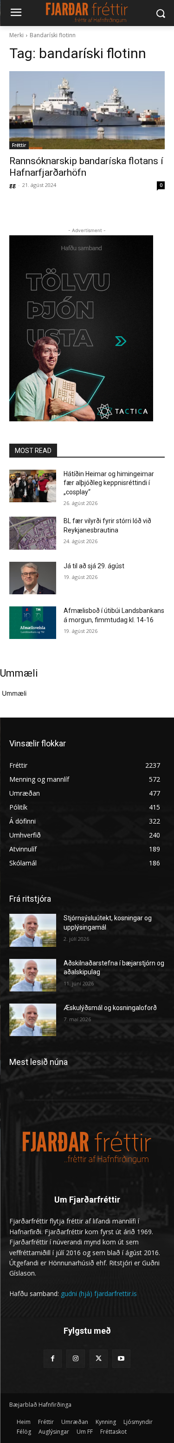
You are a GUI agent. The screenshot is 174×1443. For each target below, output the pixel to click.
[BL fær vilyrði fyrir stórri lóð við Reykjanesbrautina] (32, 533)
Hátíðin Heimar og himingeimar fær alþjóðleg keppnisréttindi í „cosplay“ (109, 483)
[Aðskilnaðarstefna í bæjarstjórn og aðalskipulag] (32, 975)
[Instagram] (75, 1359)
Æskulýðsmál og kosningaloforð (110, 1007)
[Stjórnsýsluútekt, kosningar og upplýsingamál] (32, 930)
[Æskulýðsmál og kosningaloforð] (32, 1020)
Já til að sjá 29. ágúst (94, 566)
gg (12, 184)
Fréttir (19, 145)
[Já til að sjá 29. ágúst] (32, 578)
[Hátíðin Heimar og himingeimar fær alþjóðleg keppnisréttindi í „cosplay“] (32, 486)
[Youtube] (121, 1359)
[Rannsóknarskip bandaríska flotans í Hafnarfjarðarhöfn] (87, 110)
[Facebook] (53, 1359)
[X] (99, 1359)
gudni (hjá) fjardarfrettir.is (99, 1293)
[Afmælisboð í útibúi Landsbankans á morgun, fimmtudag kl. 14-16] (32, 622)
